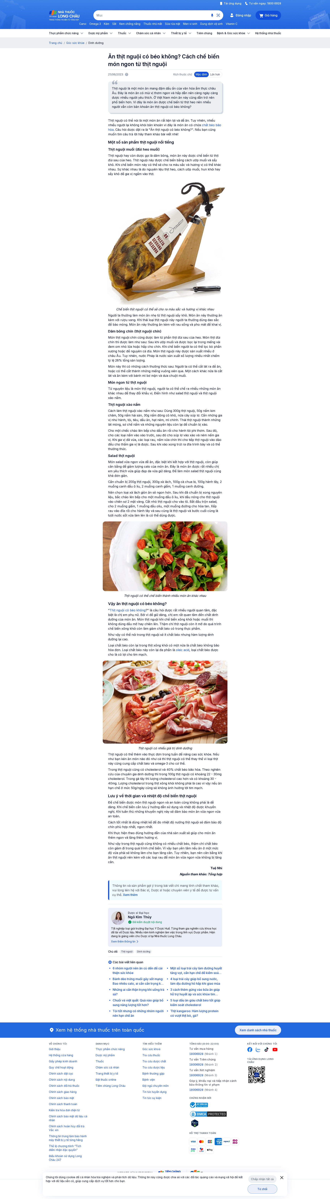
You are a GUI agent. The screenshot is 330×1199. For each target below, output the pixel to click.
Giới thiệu (54, 1049)
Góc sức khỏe (75, 42)
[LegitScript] (208, 1123)
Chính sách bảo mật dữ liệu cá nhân (68, 1118)
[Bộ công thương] (198, 1105)
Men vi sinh (190, 23)
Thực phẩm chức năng (110, 1049)
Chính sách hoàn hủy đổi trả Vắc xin (66, 1128)
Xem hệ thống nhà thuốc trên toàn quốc (100, 1030)
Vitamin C (231, 23)
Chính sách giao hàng (63, 1091)
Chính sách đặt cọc (61, 1073)
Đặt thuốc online (106, 1079)
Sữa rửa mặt (172, 23)
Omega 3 (95, 23)
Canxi (82, 23)
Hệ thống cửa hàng (61, 1055)
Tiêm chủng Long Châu (110, 1085)
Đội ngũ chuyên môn (155, 1085)
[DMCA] (208, 1114)
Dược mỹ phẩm (105, 1055)
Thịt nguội (127, 951)
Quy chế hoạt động (61, 1067)
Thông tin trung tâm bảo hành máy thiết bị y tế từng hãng (68, 1138)
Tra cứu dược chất (154, 1061)
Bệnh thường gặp (153, 1073)
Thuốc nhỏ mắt (152, 23)
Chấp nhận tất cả (262, 1179)
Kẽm (106, 23)
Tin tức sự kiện (151, 1098)
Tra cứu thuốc (151, 1055)
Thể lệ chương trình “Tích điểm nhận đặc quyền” (65, 1147)
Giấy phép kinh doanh (63, 1061)
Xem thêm (130, 895)
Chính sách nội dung (62, 1079)
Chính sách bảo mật (61, 1098)
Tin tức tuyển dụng (154, 1091)
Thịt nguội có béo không (128, 610)
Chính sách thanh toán (63, 1104)
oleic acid (182, 650)
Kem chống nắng (129, 23)
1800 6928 (274, 3)
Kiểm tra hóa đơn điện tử (64, 1110)
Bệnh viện (148, 1079)
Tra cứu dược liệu (153, 1067)
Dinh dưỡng (143, 951)
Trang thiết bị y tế (107, 1073)
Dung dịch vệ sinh (211, 23)
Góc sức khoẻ (151, 1049)
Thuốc (100, 1061)
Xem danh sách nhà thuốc (258, 1030)
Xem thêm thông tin (123, 941)
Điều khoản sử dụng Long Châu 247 (65, 1157)
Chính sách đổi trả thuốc (64, 1085)
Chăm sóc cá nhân (107, 1067)
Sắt (114, 23)
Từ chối (262, 1189)
